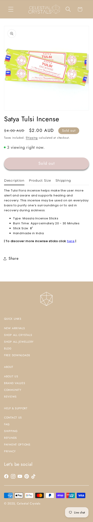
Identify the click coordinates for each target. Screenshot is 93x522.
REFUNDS (10, 438)
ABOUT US (11, 376)
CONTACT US (13, 418)
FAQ (6, 424)
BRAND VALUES (14, 383)
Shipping (32, 138)
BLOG (8, 348)
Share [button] (14, 258)
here (71, 241)
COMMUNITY (12, 390)
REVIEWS (10, 397)
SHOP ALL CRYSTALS (18, 335)
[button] (11, 9)
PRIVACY (10, 451)
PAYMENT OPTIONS (17, 445)
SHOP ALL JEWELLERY (19, 342)
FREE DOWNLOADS (17, 355)
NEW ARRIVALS (14, 328)
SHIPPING (11, 431)
